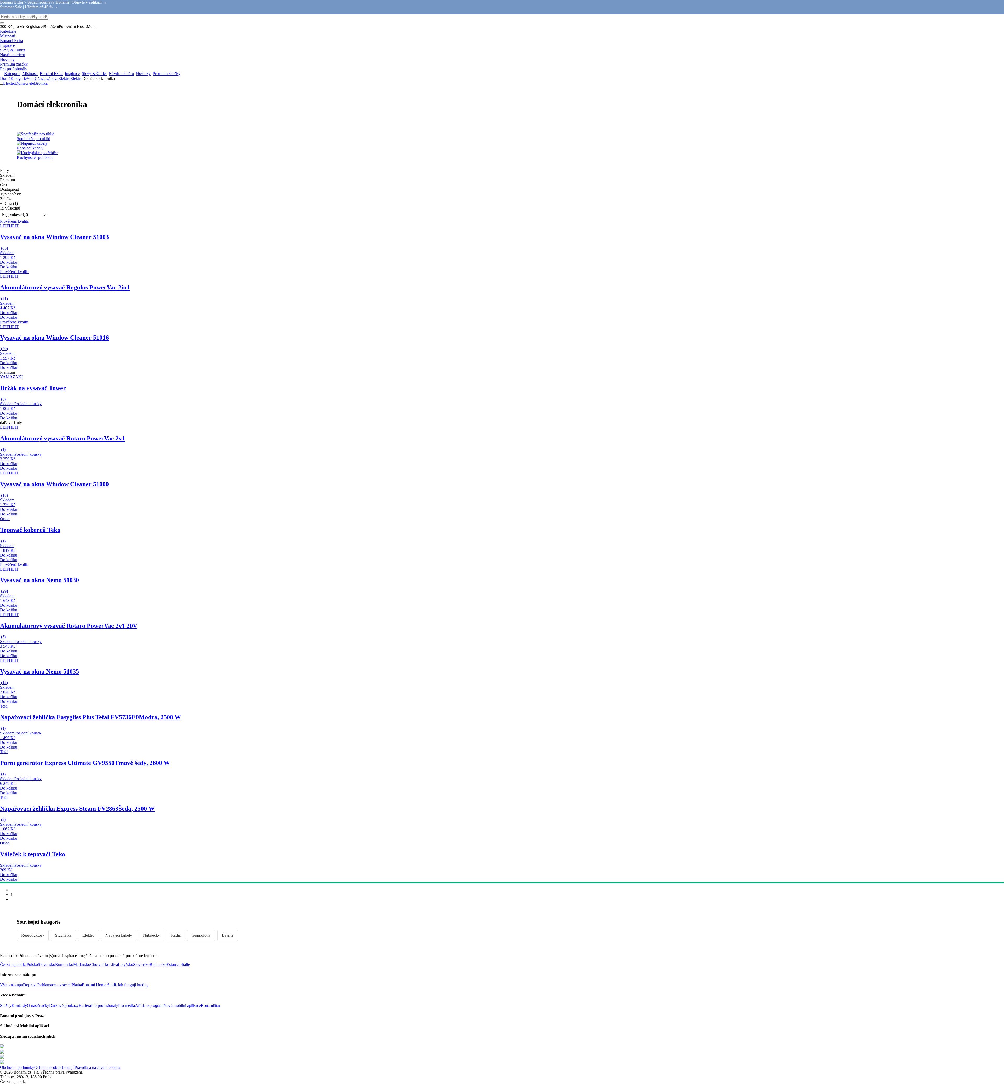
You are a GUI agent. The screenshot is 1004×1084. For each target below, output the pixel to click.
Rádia (176, 935)
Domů (5, 78)
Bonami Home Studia (100, 985)
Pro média (126, 1005)
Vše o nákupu (11, 985)
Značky (43, 1005)
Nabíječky (151, 935)
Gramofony (201, 935)
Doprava (30, 985)
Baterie (227, 935)
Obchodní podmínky (17, 1067)
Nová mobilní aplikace (182, 1005)
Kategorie (18, 78)
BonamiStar (210, 1005)
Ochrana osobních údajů (54, 1067)
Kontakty (19, 1005)
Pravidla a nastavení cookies (98, 1067)
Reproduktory (32, 935)
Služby (6, 1005)
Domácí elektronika (31, 83)
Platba (77, 985)
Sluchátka (63, 935)
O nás (32, 1005)
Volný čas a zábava (42, 78)
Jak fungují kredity (133, 985)
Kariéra (85, 1005)
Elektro (76, 78)
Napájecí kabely (118, 935)
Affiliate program (149, 1005)
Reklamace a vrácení (54, 985)
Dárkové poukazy (64, 1005)
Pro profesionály (104, 1005)
